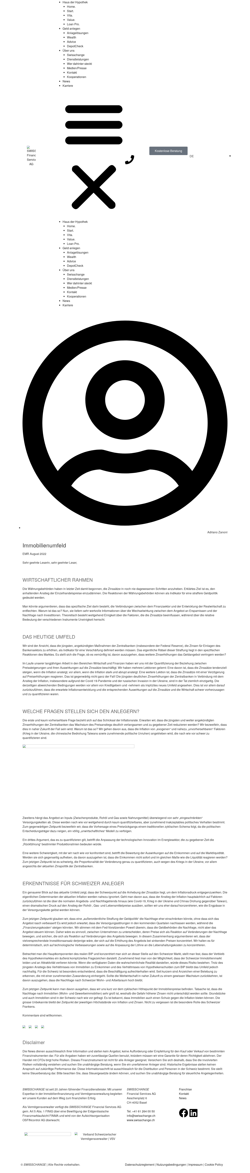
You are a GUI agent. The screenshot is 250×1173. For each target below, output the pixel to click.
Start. (70, 11)
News (66, 81)
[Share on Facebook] (25, 1027)
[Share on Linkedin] (37, 1027)
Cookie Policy (214, 1164)
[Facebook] (183, 1113)
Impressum (195, 1164)
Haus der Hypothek (75, 2)
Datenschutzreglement (139, 1164)
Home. (71, 6)
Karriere (68, 85)
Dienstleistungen (78, 59)
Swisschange (76, 55)
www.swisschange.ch (141, 1120)
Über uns (68, 50)
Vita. (70, 15)
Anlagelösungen (77, 33)
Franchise (185, 1089)
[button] (94, 156)
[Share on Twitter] (31, 1027)
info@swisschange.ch (141, 1115)
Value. (71, 20)
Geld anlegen (71, 28)
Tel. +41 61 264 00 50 (141, 1111)
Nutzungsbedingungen (171, 1164)
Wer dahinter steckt (79, 64)
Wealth (71, 37)
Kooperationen (76, 77)
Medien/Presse (77, 68)
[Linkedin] (193, 1113)
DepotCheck (75, 46)
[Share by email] (43, 1027)
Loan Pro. (73, 24)
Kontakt (72, 72)
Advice (71, 42)
